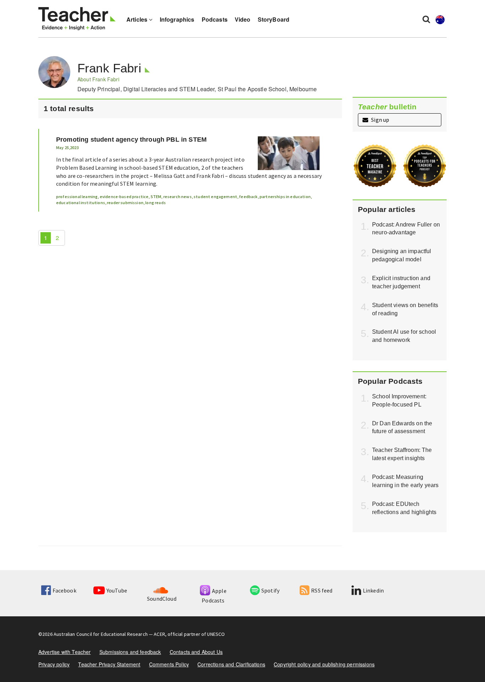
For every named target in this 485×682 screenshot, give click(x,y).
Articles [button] (137, 19)
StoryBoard (274, 19)
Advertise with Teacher (64, 651)
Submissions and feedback (130, 651)
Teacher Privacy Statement (109, 664)
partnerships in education (285, 196)
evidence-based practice (124, 196)
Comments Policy (169, 664)
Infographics (177, 19)
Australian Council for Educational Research (101, 634)
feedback (248, 196)
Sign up (379, 119)
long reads (155, 202)
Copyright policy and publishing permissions (324, 664)
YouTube (117, 590)
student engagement (215, 196)
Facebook (64, 590)
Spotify (270, 590)
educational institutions (80, 202)
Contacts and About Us (196, 651)
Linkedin (373, 590)
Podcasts (215, 19)
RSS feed (321, 590)
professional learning (77, 196)
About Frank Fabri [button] (98, 79)
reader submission (125, 202)
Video (243, 19)
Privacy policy (54, 664)
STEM (156, 196)
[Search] (426, 19)
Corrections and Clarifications (231, 664)
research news (177, 196)
